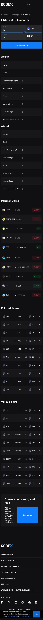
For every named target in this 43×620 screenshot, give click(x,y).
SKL (7, 341)
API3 (33, 365)
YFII (33, 418)
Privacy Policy (25, 616)
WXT (33, 324)
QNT (33, 373)
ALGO (8, 333)
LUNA (8, 483)
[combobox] (22, 5)
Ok (37, 614)
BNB (33, 381)
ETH (7, 410)
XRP (7, 365)
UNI (33, 459)
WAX (34, 316)
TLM (7, 357)
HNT (7, 467)
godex (5, 15)
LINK (7, 389)
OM (33, 443)
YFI (7, 418)
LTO (7, 443)
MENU (29, 5)
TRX (7, 316)
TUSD (8, 373)
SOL (7, 426)
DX (33, 357)
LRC (33, 483)
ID (32, 389)
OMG (34, 410)
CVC (34, 341)
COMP (8, 459)
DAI (7, 324)
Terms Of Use (12, 616)
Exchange (15, 15)
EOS (7, 349)
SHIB (33, 426)
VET (33, 475)
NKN (33, 349)
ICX (7, 475)
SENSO (8, 435)
